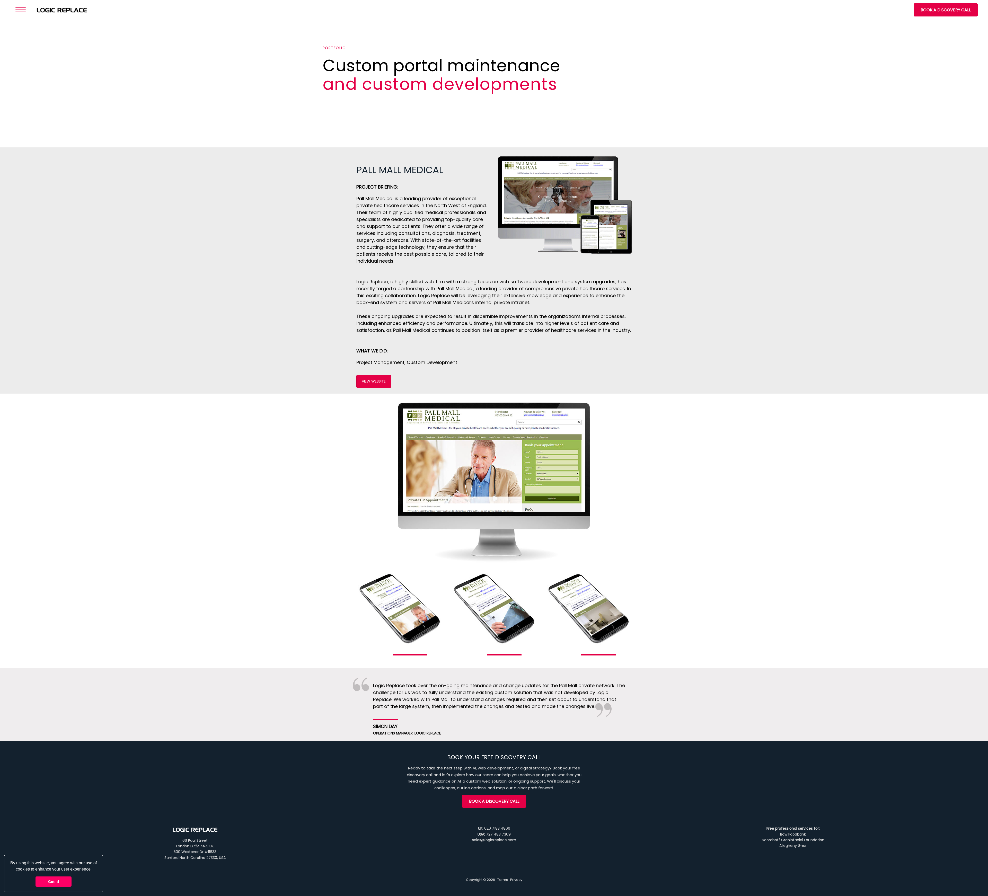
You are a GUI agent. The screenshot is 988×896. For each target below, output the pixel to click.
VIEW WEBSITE (374, 381)
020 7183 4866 (497, 828)
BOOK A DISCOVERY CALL (946, 10)
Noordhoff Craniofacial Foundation (793, 839)
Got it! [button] (53, 882)
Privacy (516, 879)
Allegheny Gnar (793, 845)
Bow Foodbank (793, 834)
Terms (502, 879)
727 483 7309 (498, 834)
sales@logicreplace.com (494, 839)
